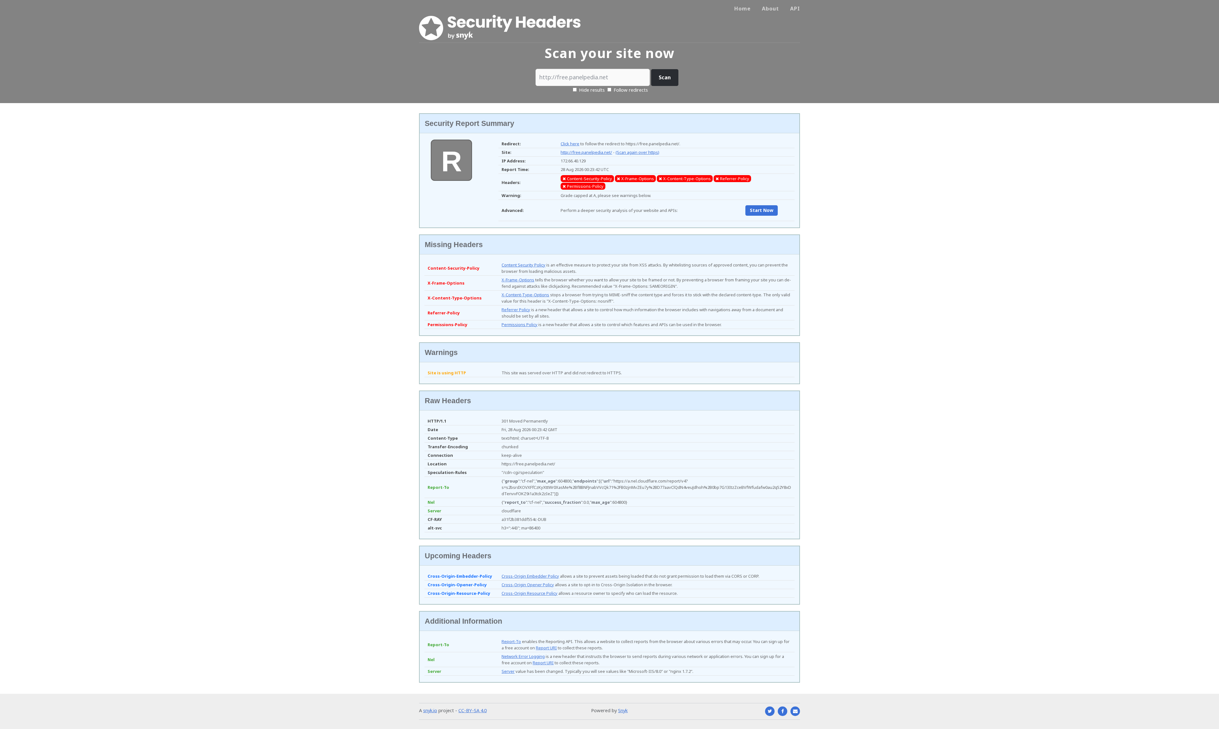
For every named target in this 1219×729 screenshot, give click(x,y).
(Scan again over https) (637, 152)
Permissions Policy (519, 324)
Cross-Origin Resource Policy (529, 593)
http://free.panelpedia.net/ (586, 152)
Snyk (623, 710)
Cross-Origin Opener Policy (528, 585)
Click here (570, 144)
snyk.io (430, 710)
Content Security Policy (523, 265)
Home (742, 8)
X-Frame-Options (518, 280)
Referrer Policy (516, 309)
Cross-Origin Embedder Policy (530, 576)
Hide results (591, 90)
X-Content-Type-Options (525, 295)
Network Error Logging (523, 656)
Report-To (511, 641)
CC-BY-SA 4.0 (472, 710)
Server (508, 671)
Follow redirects (631, 90)
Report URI (546, 648)
